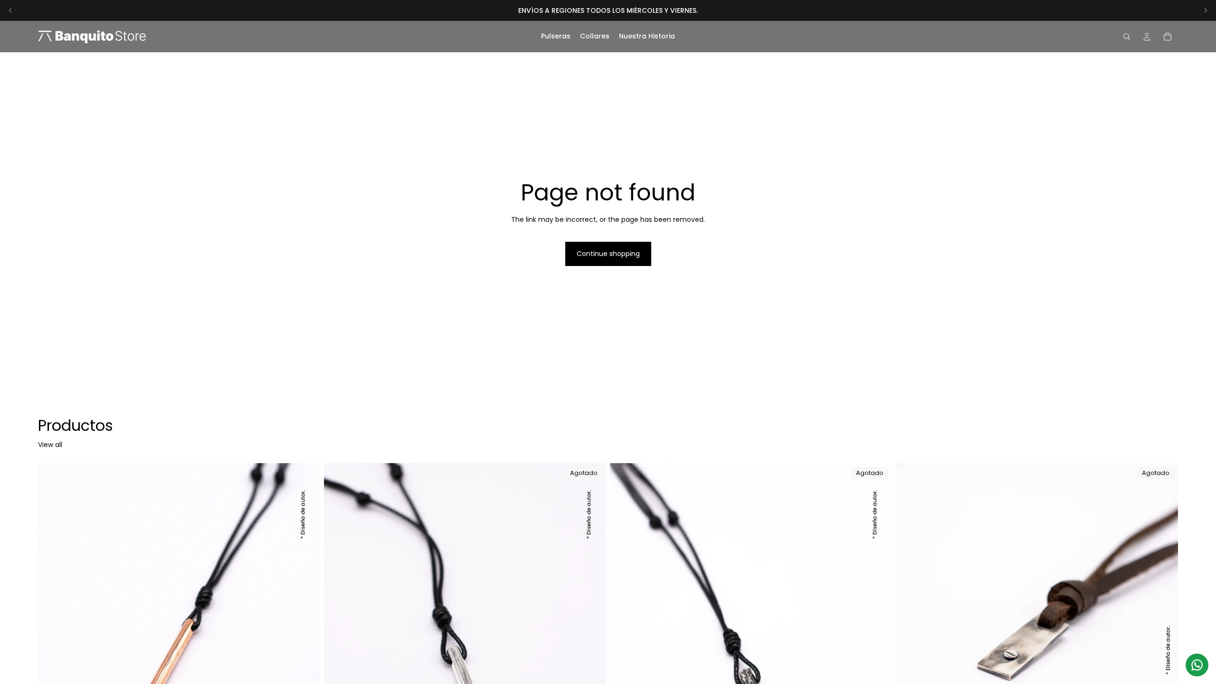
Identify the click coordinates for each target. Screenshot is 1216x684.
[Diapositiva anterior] (10, 10)
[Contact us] (1197, 665)
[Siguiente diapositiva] (1205, 10)
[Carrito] (1167, 36)
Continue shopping (608, 253)
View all (50, 444)
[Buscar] (1126, 36)
